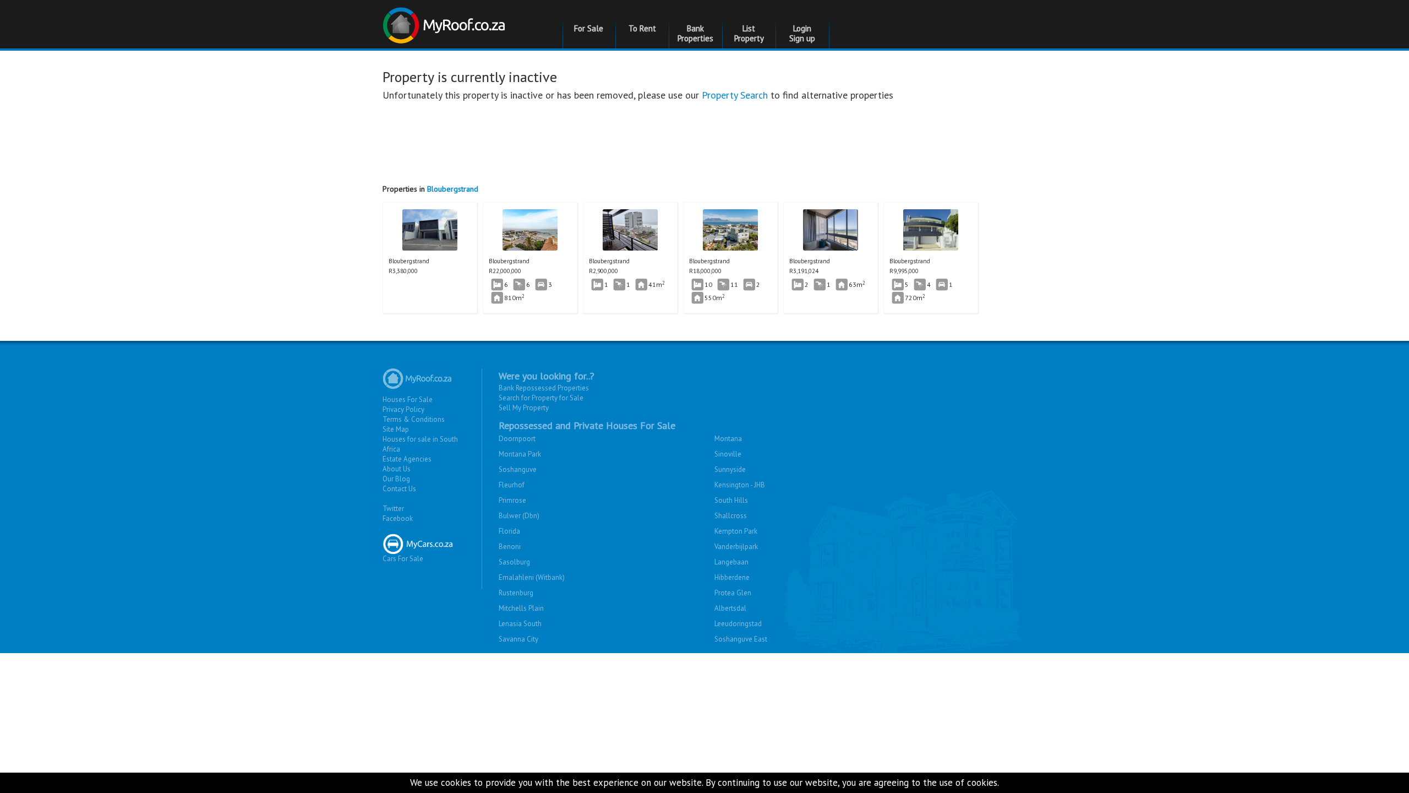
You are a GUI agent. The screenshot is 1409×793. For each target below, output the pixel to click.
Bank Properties (695, 33)
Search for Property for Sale (541, 398)
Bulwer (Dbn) (519, 515)
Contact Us (399, 488)
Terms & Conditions (414, 419)
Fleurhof (512, 485)
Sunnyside (730, 469)
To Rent (642, 28)
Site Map (396, 429)
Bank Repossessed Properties (544, 388)
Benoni (510, 546)
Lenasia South (520, 623)
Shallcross (730, 515)
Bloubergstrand (452, 189)
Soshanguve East (740, 639)
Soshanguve (518, 469)
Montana (728, 438)
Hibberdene (732, 577)
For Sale (588, 28)
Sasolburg (514, 562)
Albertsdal (730, 608)
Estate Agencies (407, 459)
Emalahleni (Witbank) (532, 577)
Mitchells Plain (521, 608)
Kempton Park (735, 531)
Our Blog (396, 479)
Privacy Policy (403, 409)
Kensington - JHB (739, 485)
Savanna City (518, 639)
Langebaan (731, 562)
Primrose (512, 500)
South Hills (731, 500)
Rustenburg (516, 593)
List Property (749, 33)
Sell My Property (524, 407)
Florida (509, 531)
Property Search (735, 95)
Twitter (393, 508)
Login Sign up (802, 33)
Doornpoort (517, 438)
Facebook (398, 518)
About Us (397, 469)
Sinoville (727, 454)
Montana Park (520, 454)
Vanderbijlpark (736, 546)
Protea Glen (732, 593)
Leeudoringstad (738, 623)
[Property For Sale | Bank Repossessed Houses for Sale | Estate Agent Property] (446, 21)
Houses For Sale (408, 399)
